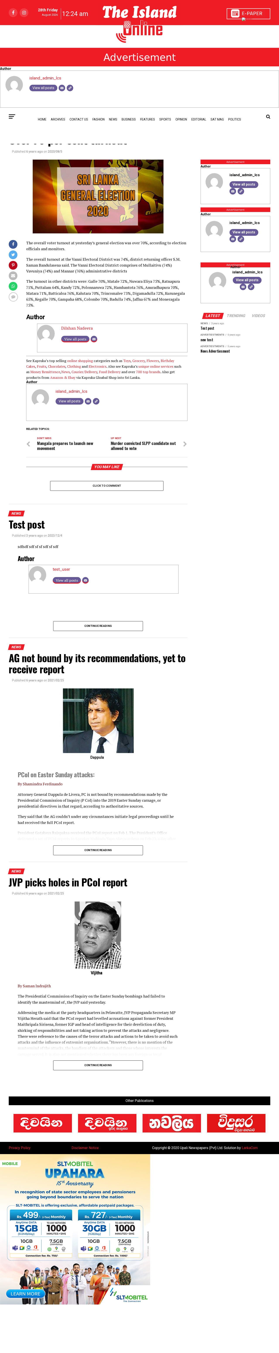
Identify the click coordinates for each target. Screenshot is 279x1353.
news (113, 119)
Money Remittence (45, 371)
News (65, 371)
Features (147, 119)
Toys (127, 360)
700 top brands (148, 371)
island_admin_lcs (45, 78)
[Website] (70, 88)
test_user (61, 569)
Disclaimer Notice (85, 1148)
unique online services (155, 366)
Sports (165, 119)
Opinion (181, 119)
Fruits (41, 366)
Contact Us (79, 119)
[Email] (62, 88)
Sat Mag (217, 119)
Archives (58, 119)
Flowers (152, 360)
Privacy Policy (20, 1148)
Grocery (138, 360)
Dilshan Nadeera (77, 328)
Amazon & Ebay (62, 377)
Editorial (198, 119)
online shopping (80, 360)
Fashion (98, 119)
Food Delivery (110, 371)
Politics (234, 119)
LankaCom (250, 1148)
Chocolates (56, 366)
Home (42, 119)
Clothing (74, 366)
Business (129, 119)
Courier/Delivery (84, 371)
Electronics (97, 366)
